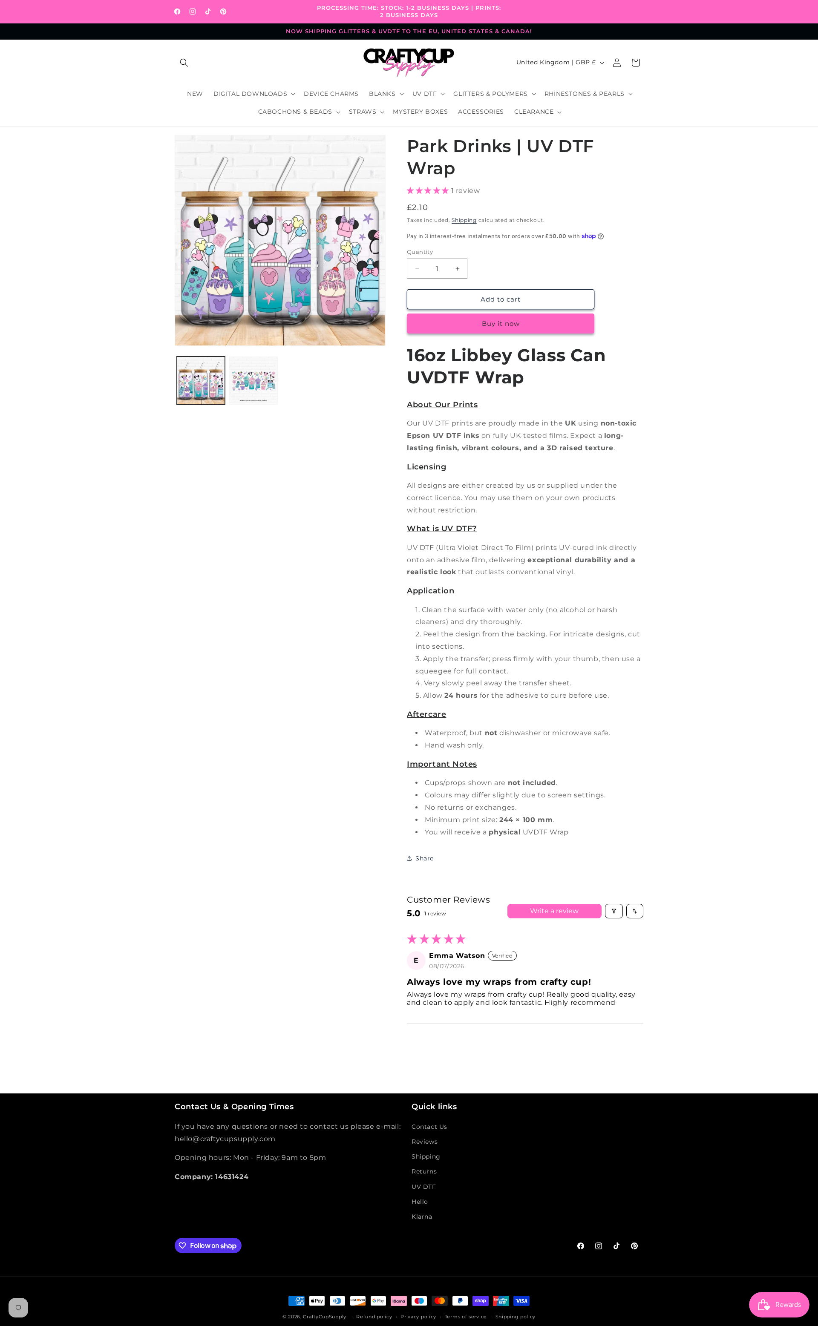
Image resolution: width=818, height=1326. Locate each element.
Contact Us (429, 1126)
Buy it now (501, 323)
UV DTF (424, 1187)
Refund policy (374, 1317)
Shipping (464, 220)
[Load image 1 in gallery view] (201, 381)
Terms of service (466, 1317)
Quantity (420, 251)
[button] (184, 62)
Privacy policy (418, 1317)
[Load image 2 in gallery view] (253, 381)
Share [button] (424, 858)
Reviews (425, 1141)
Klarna (422, 1216)
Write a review (554, 911)
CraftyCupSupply (324, 1317)
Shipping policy (515, 1317)
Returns (424, 1171)
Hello (420, 1201)
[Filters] (614, 911)
